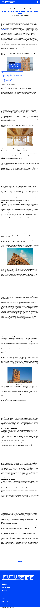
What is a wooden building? (7, 74)
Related (5, 81)
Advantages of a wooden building (8, 77)
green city (18, 544)
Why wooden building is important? (8, 76)
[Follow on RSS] (11, 604)
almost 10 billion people (5, 29)
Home (9, 8)
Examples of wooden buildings (7, 79)
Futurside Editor (14, 15)
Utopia (28, 15)
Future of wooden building (7, 80)
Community (12, 8)
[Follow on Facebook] (3, 604)
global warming (16, 349)
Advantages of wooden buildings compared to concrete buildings (12, 75)
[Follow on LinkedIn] (9, 604)
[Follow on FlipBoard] (7, 604)
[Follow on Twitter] (5, 604)
